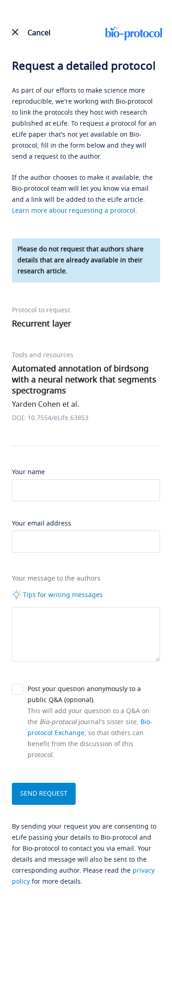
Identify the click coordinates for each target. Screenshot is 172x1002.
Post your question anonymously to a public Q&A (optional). (84, 694)
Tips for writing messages (62, 595)
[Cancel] (15, 32)
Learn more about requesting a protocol (73, 211)
